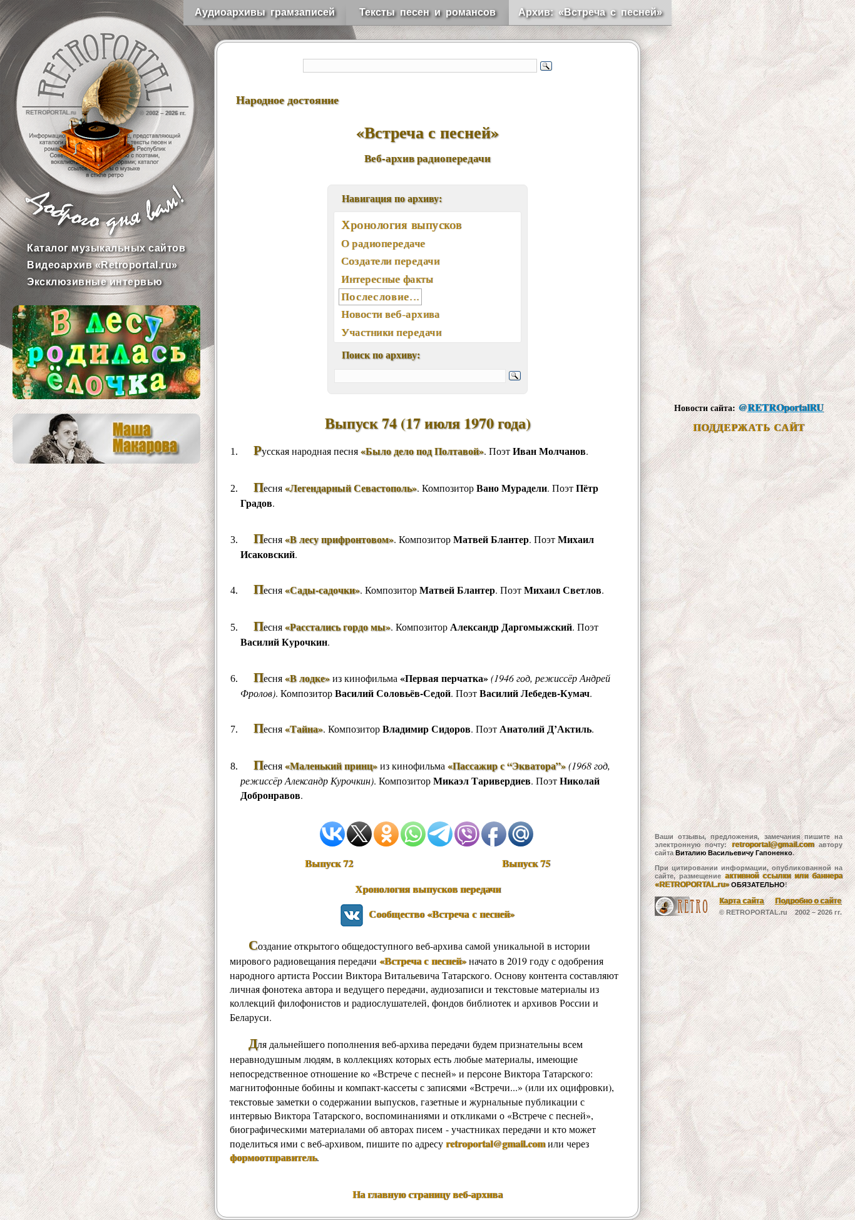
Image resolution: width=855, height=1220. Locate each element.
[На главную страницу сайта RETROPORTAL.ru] (94, 94)
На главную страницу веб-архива (427, 1194)
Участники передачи (391, 332)
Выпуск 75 (526, 863)
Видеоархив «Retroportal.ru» (102, 265)
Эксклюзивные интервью (95, 282)
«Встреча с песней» (422, 960)
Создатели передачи (390, 260)
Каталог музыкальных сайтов (106, 248)
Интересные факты (387, 279)
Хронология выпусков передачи (428, 889)
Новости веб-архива (390, 314)
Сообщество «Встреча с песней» (439, 914)
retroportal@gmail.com (495, 1143)
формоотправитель (273, 1157)
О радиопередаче (383, 243)
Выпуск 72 (329, 863)
